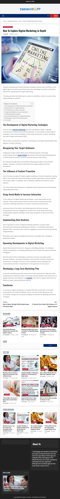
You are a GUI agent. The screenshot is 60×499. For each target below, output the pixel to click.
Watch (55, 16)
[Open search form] (48, 15)
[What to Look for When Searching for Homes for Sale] (48, 388)
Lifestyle (7, 394)
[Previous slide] (25, 473)
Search (5, 341)
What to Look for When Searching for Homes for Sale (48, 399)
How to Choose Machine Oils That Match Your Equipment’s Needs (48, 373)
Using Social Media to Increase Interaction (16, 112)
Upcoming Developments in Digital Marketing (17, 116)
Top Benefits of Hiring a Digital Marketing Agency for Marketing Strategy (48, 331)
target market (22, 155)
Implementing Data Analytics (13, 114)
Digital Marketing (8, 27)
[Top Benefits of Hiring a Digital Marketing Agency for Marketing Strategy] (48, 321)
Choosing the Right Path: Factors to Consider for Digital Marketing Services (29, 331)
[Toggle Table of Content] (31, 103)
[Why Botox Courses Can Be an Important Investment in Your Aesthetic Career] (11, 363)
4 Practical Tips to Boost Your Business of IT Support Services (44, 304)
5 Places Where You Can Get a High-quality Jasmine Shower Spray (10, 399)
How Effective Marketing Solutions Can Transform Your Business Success (10, 331)
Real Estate (44, 394)
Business (25, 369)
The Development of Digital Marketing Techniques (19, 106)
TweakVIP (5, 34)
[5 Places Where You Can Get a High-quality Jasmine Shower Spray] (11, 388)
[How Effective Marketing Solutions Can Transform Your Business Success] (11, 321)
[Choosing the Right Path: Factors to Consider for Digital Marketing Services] (29, 321)
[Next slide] (27, 473)
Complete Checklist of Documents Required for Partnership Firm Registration (29, 374)
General (6, 369)
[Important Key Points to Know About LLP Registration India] (29, 388)
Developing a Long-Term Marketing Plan (16, 118)
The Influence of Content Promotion (15, 110)
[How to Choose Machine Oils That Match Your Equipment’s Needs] (48, 363)
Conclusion (8, 120)
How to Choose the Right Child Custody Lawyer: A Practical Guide (16, 304)
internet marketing (18, 130)
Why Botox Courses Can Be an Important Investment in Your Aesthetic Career (10, 374)
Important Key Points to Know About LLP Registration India (28, 399)
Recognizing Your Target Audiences (14, 108)
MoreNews (35, 497)
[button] (3, 15)
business (29, 278)
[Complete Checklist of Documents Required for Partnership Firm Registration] (29, 363)
